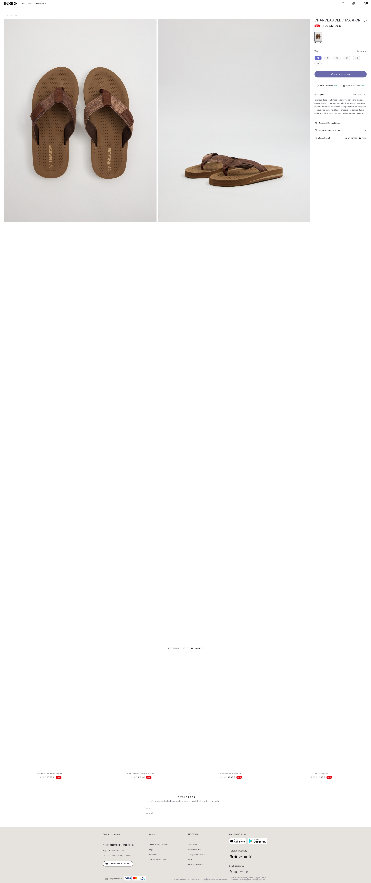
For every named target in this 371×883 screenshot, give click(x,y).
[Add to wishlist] (365, 20)
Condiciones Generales (238, 879)
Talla (316, 51)
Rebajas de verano (195, 864)
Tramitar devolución (157, 859)
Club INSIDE (193, 844)
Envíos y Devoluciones (158, 844)
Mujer (26, 3)
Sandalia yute (321, 773)
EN (247, 872)
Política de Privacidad (182, 879)
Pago (151, 849)
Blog (190, 859)
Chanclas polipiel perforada (140, 773)
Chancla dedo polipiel (230, 773)
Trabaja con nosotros (197, 854)
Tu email (147, 808)
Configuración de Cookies (217, 879)
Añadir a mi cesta (341, 74)
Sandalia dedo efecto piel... (50, 773)
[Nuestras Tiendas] (353, 4)
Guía (362, 51)
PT (241, 872)
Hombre (41, 3)
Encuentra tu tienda (119, 864)
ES (236, 872)
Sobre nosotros (194, 849)
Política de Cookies (198, 879)
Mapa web (262, 879)
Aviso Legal (252, 879)
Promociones (154, 854)
